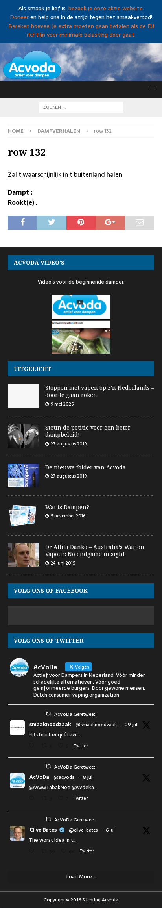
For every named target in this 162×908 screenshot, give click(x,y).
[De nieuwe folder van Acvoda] (23, 475)
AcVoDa (39, 777)
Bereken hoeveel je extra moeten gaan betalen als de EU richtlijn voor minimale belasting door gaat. (81, 30)
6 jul (110, 830)
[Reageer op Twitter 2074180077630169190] (33, 852)
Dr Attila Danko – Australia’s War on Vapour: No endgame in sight (94, 550)
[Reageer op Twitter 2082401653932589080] (33, 746)
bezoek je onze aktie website (105, 8)
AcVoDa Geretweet (74, 714)
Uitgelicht (32, 368)
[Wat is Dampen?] (23, 515)
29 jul (131, 724)
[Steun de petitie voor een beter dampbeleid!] (23, 436)
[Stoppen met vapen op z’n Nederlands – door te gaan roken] (23, 396)
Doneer (19, 17)
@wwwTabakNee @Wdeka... (63, 787)
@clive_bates (83, 830)
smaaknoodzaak (50, 724)
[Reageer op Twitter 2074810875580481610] (33, 799)
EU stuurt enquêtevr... (54, 734)
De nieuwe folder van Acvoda (85, 467)
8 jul (87, 777)
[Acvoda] (81, 76)
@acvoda (64, 777)
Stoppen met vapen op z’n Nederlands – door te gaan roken (99, 391)
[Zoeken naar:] (81, 106)
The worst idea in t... (53, 840)
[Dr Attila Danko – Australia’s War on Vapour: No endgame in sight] (23, 555)
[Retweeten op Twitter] (48, 714)
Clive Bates (43, 830)
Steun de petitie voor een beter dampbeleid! (88, 431)
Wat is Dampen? (67, 507)
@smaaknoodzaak (96, 724)
